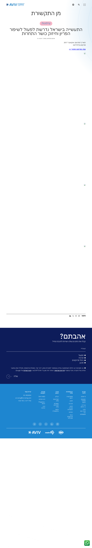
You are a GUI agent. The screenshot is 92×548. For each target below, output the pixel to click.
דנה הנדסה (42, 399)
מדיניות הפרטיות (60, 370)
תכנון (71, 401)
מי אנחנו (83, 396)
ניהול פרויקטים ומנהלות (70, 416)
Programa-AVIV (42, 402)
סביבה (71, 403)
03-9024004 (27, 395)
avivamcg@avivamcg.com (23, 398)
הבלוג (57, 396)
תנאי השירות (27, 370)
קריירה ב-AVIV (83, 406)
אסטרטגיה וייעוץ (70, 397)
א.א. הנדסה (43, 407)
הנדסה (71, 412)
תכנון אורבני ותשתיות (70, 408)
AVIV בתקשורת (56, 410)
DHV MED (42, 396)
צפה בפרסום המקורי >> (77, 49)
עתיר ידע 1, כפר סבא (25, 401)
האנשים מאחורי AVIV (83, 401)
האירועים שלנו (56, 400)
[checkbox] (46, 359)
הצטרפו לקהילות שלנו (56, 405)
